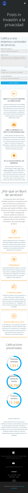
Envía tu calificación (14, 83)
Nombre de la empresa (6, 48)
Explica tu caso (5, 54)
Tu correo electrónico (6, 76)
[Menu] (25, 3)
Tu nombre (4, 70)
